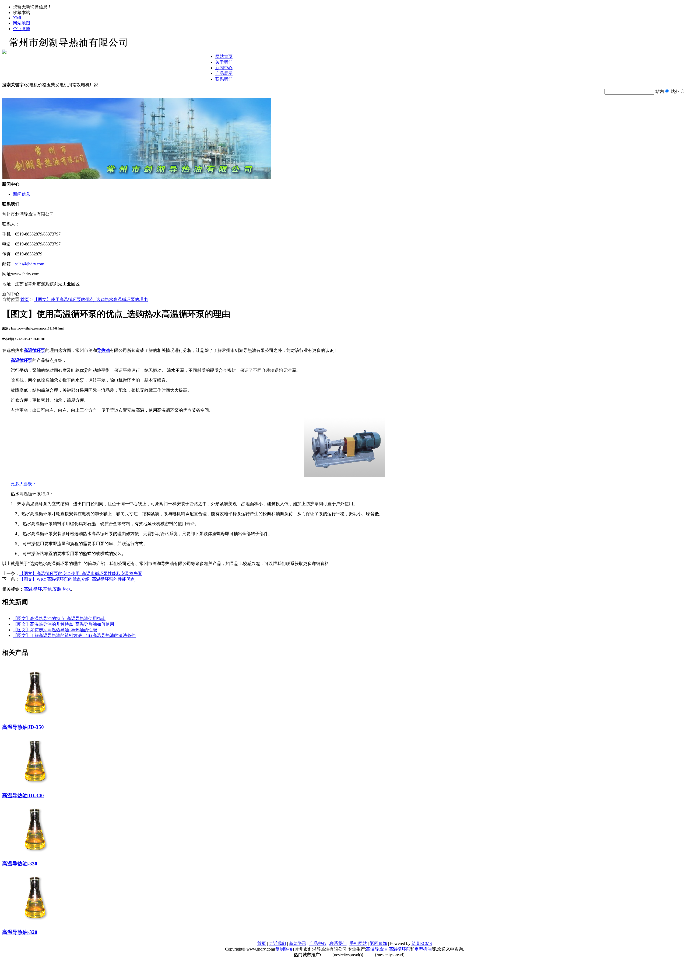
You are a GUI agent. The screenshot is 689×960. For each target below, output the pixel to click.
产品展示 (224, 73)
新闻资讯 (297, 943)
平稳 (47, 589)
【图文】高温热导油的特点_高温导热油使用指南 (59, 618)
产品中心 (317, 943)
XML (18, 18)
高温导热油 (377, 949)
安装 (57, 589)
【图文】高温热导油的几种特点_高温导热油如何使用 (63, 624)
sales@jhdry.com (29, 264)
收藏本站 (21, 12)
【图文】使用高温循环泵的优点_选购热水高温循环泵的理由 (91, 299)
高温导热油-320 (19, 932)
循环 (37, 589)
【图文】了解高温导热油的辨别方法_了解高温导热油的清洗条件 (74, 635)
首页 (24, 299)
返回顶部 (378, 943)
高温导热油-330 (19, 864)
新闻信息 (21, 194)
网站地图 (21, 23)
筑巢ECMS (422, 943)
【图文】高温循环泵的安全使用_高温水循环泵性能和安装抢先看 (80, 573)
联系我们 (224, 79)
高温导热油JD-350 (23, 727)
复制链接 (284, 949)
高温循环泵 (399, 949)
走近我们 (277, 943)
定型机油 (423, 949)
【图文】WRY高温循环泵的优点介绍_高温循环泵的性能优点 (77, 579)
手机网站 (358, 943)
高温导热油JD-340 (23, 795)
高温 (28, 589)
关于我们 (224, 62)
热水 (66, 589)
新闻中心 (224, 67)
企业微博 (21, 28)
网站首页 (224, 56)
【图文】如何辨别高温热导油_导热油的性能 (55, 630)
